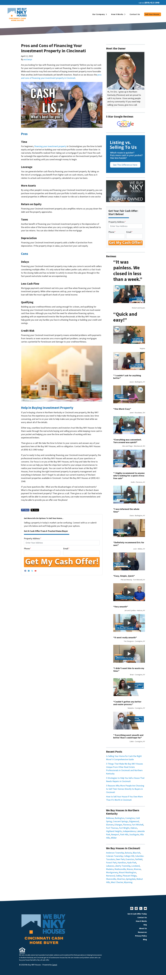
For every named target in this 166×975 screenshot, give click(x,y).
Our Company (98, 14)
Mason (130, 869)
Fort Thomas (112, 828)
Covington (130, 818)
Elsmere (110, 824)
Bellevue (110, 818)
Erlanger (118, 824)
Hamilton (122, 862)
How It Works (117, 14)
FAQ (145, 924)
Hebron (133, 828)
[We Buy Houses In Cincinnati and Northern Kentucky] (125, 123)
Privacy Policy (141, 936)
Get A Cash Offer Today (137, 914)
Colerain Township (114, 856)
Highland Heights (114, 831)
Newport (115, 834)
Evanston (130, 859)
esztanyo (28, 59)
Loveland (135, 865)
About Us (143, 928)
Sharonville (111, 879)
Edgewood (134, 821)
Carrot (54, 964)
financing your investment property (50, 146)
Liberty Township (122, 865)
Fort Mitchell (137, 824)
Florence (127, 824)
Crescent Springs (120, 821)
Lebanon (110, 865)
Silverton (121, 879)
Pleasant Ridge (129, 875)
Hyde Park (131, 862)
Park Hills (124, 834)
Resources (142, 932)
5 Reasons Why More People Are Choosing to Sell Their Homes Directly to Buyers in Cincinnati (125, 789)
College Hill (129, 856)
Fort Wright (124, 828)
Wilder (114, 837)
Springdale (130, 879)
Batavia (128, 852)
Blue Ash (136, 852)
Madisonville (120, 869)
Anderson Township (115, 852)
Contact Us (135, 14)
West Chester (117, 882)
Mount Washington (127, 872)
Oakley (119, 875)
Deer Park (120, 859)
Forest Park (111, 862)
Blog (145, 939)
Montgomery (112, 872)
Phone (27, 548)
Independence (129, 831)
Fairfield (138, 859)
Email (66, 548)
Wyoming (128, 882)
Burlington (119, 818)
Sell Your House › (152, 14)
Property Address (32, 538)
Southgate (134, 834)
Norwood (110, 875)
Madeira (110, 869)
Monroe (137, 869)
